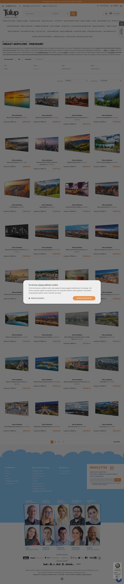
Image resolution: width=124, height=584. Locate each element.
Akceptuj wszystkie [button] (84, 298)
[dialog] (62, 292)
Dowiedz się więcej (54, 293)
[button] (36, 298)
